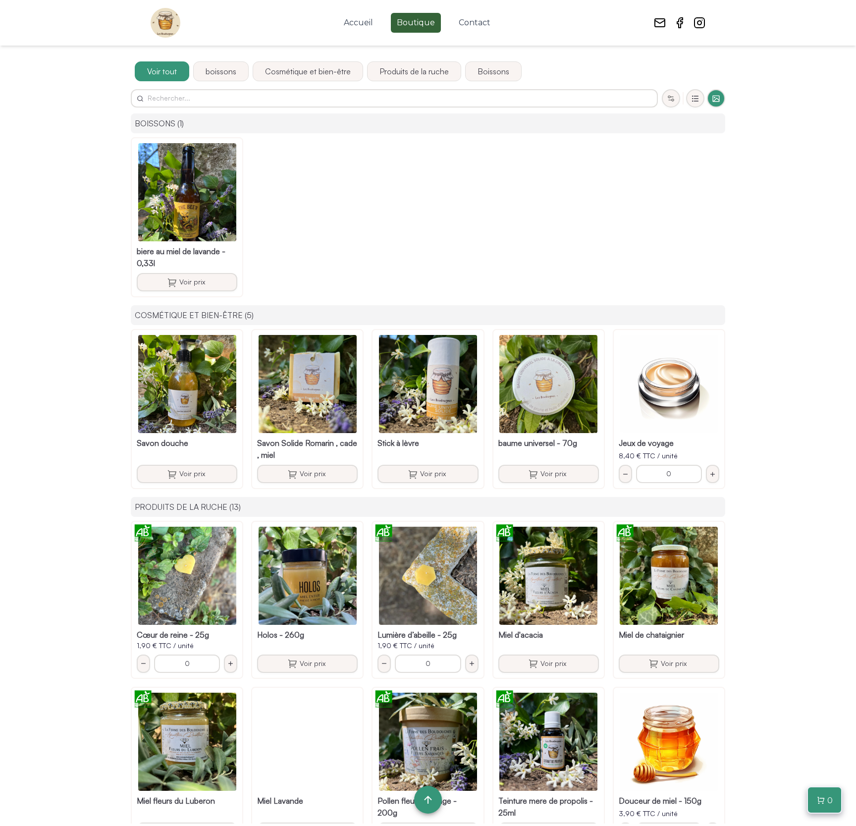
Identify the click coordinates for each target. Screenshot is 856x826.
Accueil (358, 22)
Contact (474, 22)
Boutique (416, 22)
